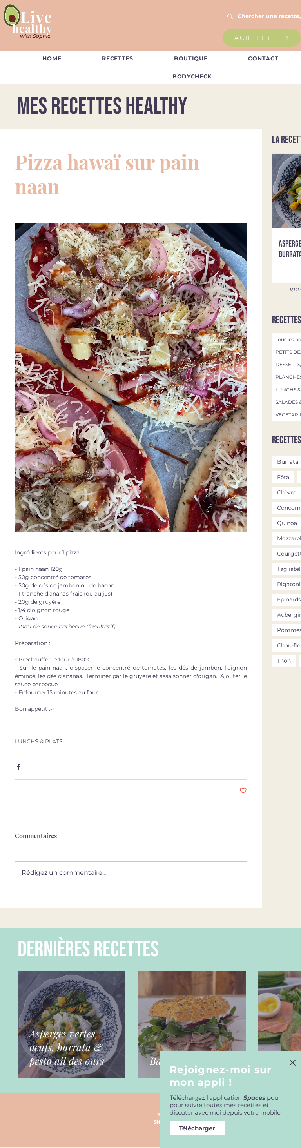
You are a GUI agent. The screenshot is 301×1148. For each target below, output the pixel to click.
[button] (293, 1062)
